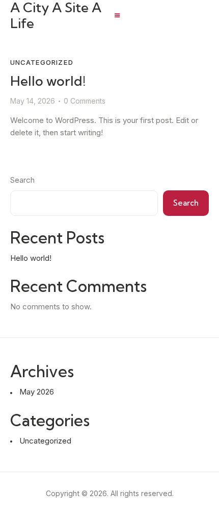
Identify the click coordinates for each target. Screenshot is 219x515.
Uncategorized (41, 62)
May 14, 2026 (32, 100)
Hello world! (48, 80)
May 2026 (36, 392)
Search (22, 180)
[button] (117, 15)
